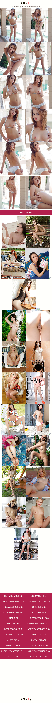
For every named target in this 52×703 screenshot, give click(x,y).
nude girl (13, 618)
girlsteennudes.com (13, 601)
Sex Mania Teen (39, 596)
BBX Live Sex (26, 212)
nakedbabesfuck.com (39, 651)
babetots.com (39, 634)
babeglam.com (39, 640)
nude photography (13, 612)
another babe (13, 645)
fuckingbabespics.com (13, 651)
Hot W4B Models (13, 596)
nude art (13, 656)
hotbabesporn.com (39, 618)
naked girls (13, 640)
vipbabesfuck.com (13, 634)
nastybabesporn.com (39, 629)
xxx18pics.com (39, 607)
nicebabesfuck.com (13, 607)
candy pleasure (39, 656)
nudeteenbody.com (39, 645)
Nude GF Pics (39, 612)
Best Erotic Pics (13, 629)
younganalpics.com (39, 601)
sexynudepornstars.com (39, 623)
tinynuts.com (13, 623)
